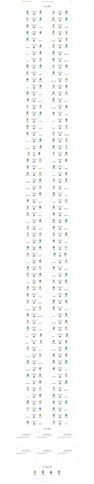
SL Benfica (34, 474)
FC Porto (51, 474)
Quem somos (51, 1)
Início (42, 1)
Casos (48, 1)
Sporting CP (43, 474)
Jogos (45, 1)
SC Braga (59, 474)
